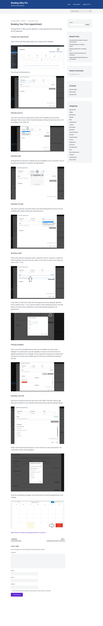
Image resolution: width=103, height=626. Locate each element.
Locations (71, 124)
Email (12, 577)
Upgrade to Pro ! (87, 4)
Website (13, 584)
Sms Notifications (73, 147)
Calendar (71, 117)
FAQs (70, 119)
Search (71, 22)
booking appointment (31, 532)
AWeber (71, 112)
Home (68, 4)
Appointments (72, 109)
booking (21, 532)
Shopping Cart (72, 142)
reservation (42, 532)
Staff (70, 149)
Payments (71, 134)
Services (71, 139)
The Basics (23, 21)
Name (13, 570)
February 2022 (72, 92)
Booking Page (72, 114)
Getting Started (76, 4)
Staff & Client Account (74, 152)
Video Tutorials (72, 159)
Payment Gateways (73, 132)
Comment (13, 552)
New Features (72, 127)
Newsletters (72, 129)
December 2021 (72, 94)
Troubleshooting (73, 157)
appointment (15, 532)
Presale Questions (73, 137)
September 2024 (73, 89)
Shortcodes (71, 144)
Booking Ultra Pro (19, 3)
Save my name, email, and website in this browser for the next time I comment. (31, 590)
